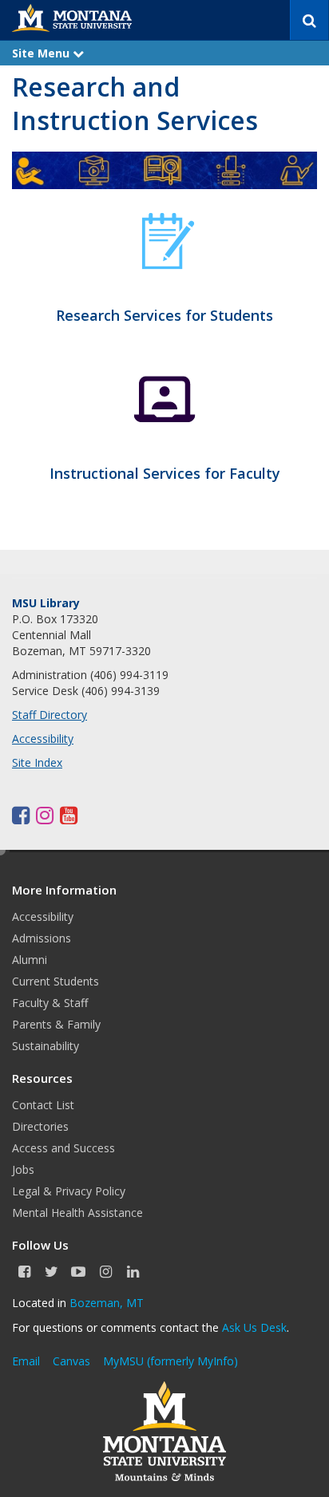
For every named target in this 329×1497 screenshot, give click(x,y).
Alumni (29, 959)
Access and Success (63, 1147)
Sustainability (45, 1045)
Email (26, 1361)
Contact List (43, 1104)
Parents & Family (56, 1024)
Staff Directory (49, 714)
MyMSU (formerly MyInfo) (170, 1361)
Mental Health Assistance (77, 1212)
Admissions (41, 938)
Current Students (55, 981)
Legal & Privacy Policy (68, 1191)
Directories (40, 1126)
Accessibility (42, 738)
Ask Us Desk (254, 1327)
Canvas (71, 1361)
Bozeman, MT (106, 1302)
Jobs (23, 1169)
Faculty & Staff (50, 1002)
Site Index (37, 762)
